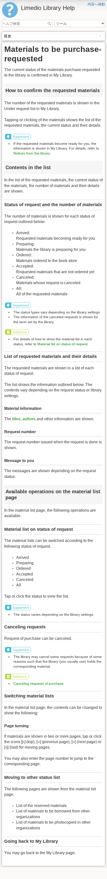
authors (29, 419)
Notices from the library (31, 153)
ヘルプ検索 (50, 23)
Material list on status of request (62, 344)
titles (16, 419)
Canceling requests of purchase (38, 684)
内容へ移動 (96, 4)
